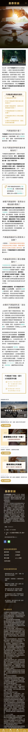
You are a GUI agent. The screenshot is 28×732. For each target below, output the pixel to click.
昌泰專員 (19, 193)
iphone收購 (18, 558)
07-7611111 (18, 191)
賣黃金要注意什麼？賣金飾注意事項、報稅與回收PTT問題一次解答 (13, 589)
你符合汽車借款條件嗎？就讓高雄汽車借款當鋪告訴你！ (15, 384)
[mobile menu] (26, 3)
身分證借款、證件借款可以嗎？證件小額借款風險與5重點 (14, 601)
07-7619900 (13, 529)
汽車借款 (17, 552)
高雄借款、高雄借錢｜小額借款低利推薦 (10, 449)
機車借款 (6, 552)
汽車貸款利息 (6, 269)
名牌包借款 (7, 561)
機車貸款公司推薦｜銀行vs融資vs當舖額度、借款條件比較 (14, 477)
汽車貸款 (15, 347)
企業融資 (17, 555)
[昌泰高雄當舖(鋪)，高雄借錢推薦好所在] (14, 3)
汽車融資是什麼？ (11, 98)
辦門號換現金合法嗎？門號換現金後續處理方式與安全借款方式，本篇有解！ (14, 595)
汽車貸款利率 (6, 265)
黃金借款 (6, 555)
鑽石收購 (6, 558)
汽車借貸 (4, 212)
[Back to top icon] (24, 728)
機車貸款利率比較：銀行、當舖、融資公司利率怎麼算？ (13, 422)
